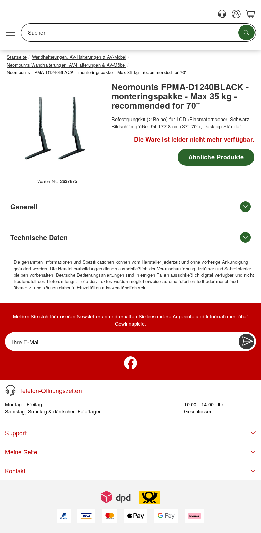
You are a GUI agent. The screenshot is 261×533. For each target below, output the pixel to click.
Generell (24, 207)
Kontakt (15, 470)
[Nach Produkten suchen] (246, 32)
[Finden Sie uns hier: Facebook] (130, 363)
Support (16, 432)
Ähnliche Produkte (216, 156)
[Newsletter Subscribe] (246, 341)
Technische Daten (39, 237)
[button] (54, 128)
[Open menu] (10, 32)
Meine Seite (21, 451)
